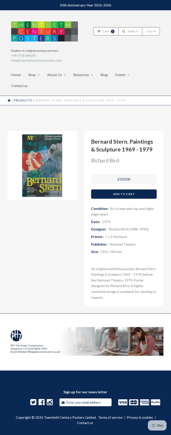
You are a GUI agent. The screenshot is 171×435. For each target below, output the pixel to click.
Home (16, 74)
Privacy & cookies (140, 417)
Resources (81, 74)
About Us (54, 74)
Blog (104, 74)
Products (23, 100)
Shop (32, 74)
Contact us (19, 85)
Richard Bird (105, 160)
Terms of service (110, 417)
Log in (151, 31)
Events (120, 74)
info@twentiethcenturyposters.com (36, 60)
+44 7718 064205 (23, 55)
